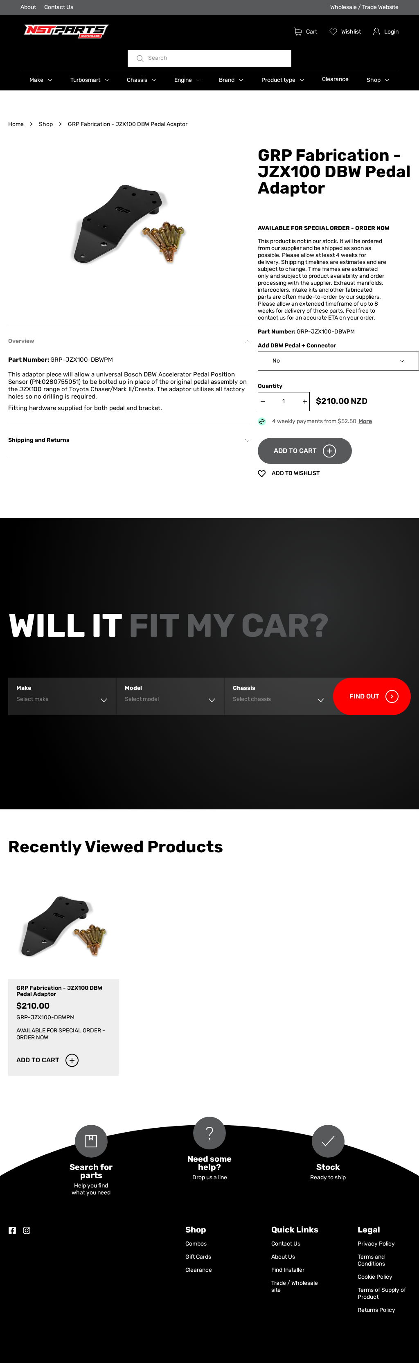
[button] (40, 79)
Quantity (270, 386)
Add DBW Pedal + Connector (297, 346)
